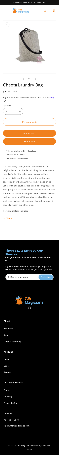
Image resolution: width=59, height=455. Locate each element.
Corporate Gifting (12, 341)
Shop (6, 335)
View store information (17, 158)
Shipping (8, 396)
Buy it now (29, 141)
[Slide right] (36, 79)
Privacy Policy (10, 403)
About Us (8, 328)
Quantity (7, 106)
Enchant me (46, 277)
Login (6, 359)
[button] (4, 11)
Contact (8, 390)
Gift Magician (23, 445)
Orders (7, 366)
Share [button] (9, 218)
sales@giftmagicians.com (17, 425)
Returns (7, 372)
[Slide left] (23, 79)
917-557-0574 (11, 419)
